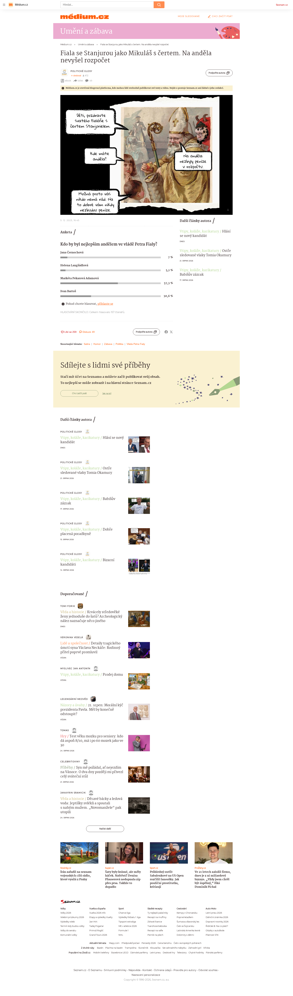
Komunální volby (68, 935)
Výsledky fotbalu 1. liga (130, 917)
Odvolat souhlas (208, 970)
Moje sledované (189, 16)
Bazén (100, 948)
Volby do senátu (68, 930)
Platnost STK (212, 935)
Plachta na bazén (114, 948)
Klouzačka (155, 948)
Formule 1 (123, 930)
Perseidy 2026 (149, 943)
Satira (87, 344)
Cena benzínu (165, 943)
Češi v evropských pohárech (187, 943)
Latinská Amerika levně (188, 930)
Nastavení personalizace (146, 974)
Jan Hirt (93, 921)
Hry (63, 736)
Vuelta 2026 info (97, 913)
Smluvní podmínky (115, 970)
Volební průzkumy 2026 (72, 917)
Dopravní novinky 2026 (217, 921)
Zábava (108, 344)
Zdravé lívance (155, 921)
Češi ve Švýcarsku (185, 926)
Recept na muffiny (157, 917)
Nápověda (134, 970)
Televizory (182, 952)
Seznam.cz (282, 4)
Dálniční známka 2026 (217, 917)
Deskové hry (169, 952)
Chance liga (124, 913)
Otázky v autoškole (215, 930)
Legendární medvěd (74, 699)
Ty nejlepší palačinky (158, 913)
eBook (68, 80)
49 (91, 80)
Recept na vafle (155, 930)
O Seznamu (95, 970)
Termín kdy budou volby (72, 926)
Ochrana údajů (162, 970)
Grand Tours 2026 (98, 935)
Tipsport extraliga (127, 921)
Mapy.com (114, 943)
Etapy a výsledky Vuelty (100, 917)
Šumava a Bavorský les (188, 921)
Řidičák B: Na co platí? (217, 926)
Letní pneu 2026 (214, 913)
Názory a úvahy (72, 705)
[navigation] (4, 4)
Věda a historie (72, 612)
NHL (121, 935)
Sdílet (80, 80)
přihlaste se (105, 304)
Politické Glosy (81, 71)
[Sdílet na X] (171, 332)
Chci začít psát (222, 16)
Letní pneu (155, 952)
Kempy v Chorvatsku (187, 913)
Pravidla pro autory (184, 970)
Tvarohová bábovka (157, 926)
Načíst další (105, 828)
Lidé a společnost (74, 643)
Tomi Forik (67, 606)
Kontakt (147, 970)
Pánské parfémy (214, 952)
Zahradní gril (194, 948)
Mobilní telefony (101, 952)
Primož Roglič (96, 930)
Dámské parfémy (139, 952)
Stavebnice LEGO (119, 952)
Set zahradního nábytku (174, 948)
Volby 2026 (65, 913)
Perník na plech (155, 935)
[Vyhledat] (159, 4)
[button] (146, 155)
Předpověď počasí (131, 943)
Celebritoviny (70, 761)
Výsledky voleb (67, 921)
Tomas (64, 730)
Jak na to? (106, 393)
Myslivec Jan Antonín (75, 668)
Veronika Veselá (71, 637)
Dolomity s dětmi (185, 935)
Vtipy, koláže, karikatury (199, 231)
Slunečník (143, 948)
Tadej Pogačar (96, 926)
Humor (97, 344)
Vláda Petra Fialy (136, 344)
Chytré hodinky (196, 952)
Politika (119, 344)
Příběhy (66, 767)
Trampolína (130, 948)
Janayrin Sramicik (73, 792)
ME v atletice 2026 (128, 926)
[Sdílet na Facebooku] (166, 332)
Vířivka (206, 948)
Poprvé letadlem (185, 917)
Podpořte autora (217, 73)
